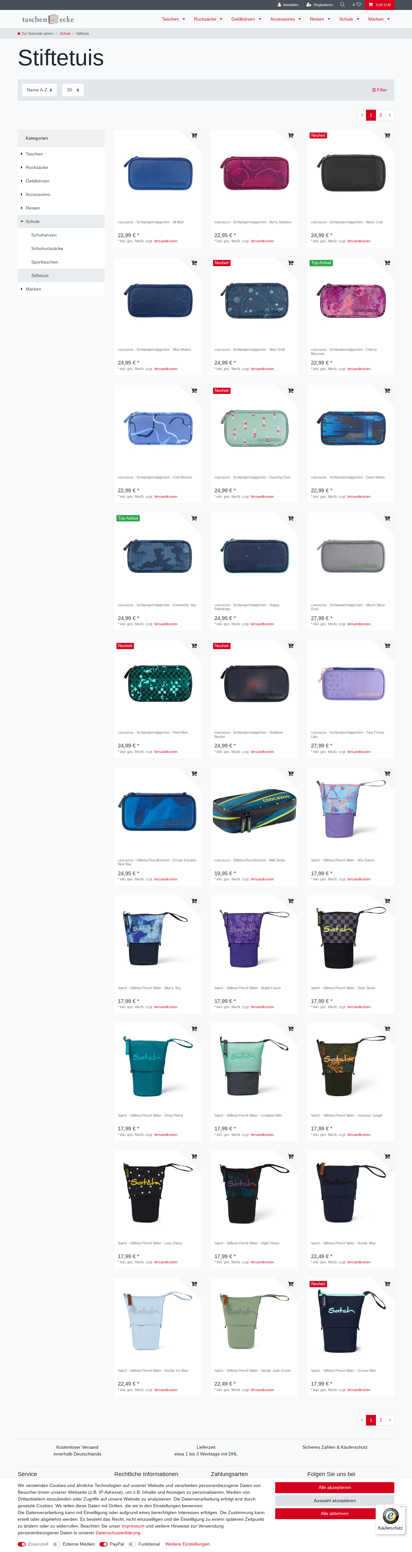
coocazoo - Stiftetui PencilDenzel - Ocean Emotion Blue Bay (157, 862)
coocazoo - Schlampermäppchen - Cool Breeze (155, 477)
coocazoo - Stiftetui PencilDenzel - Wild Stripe (249, 860)
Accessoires (283, 19)
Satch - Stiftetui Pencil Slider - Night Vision (246, 1243)
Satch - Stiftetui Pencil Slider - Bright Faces (247, 988)
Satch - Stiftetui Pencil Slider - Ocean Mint (343, 1370)
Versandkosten (165, 241)
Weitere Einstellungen (187, 1544)
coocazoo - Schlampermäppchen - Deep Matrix (348, 477)
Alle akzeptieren (335, 1487)
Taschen (171, 19)
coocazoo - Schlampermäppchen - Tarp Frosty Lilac (347, 734)
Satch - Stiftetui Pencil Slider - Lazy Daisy (150, 1243)
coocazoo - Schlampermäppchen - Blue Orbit (249, 349)
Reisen (317, 19)
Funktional (149, 1544)
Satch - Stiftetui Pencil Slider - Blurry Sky (149, 988)
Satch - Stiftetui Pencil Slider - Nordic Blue (343, 1243)
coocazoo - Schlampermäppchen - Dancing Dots (252, 477)
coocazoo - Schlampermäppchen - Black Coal (347, 222)
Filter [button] (382, 89)
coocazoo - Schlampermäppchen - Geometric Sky (157, 605)
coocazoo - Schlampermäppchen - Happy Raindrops (247, 607)
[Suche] (342, 5)
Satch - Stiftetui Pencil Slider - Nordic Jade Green (252, 1370)
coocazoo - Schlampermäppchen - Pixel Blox (153, 732)
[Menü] (402, 1508)
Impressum (133, 1526)
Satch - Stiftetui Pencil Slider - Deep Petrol (150, 1115)
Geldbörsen (244, 19)
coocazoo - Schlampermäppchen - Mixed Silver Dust (348, 607)
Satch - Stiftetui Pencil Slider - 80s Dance (343, 860)
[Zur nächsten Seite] (389, 115)
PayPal (117, 1544)
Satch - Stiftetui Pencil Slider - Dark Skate (343, 988)
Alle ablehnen (335, 1513)
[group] (157, 173)
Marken (376, 19)
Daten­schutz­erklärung (118, 1532)
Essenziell (38, 1544)
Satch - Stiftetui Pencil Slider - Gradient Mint (248, 1115)
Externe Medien (79, 1544)
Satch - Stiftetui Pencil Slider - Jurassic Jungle (346, 1115)
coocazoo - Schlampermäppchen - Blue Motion (154, 349)
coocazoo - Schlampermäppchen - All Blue (151, 222)
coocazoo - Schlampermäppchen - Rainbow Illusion (248, 734)
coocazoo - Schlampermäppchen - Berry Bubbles (253, 222)
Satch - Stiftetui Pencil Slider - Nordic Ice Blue (153, 1370)
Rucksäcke (206, 19)
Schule (346, 19)
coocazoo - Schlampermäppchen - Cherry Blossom (344, 351)
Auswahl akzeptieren (335, 1500)
